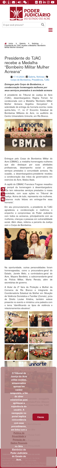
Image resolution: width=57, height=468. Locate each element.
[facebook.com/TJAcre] (40, 2)
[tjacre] (44, 2)
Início (10, 43)
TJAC (46, 79)
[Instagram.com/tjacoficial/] (48, 2)
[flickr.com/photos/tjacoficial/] (36, 2)
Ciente (40, 417)
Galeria (22, 43)
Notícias (35, 43)
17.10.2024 (18, 76)
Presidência (37, 79)
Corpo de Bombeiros (21, 79)
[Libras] (3, 189)
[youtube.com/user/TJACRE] (53, 2)
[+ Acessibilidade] (3, 199)
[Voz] (3, 194)
